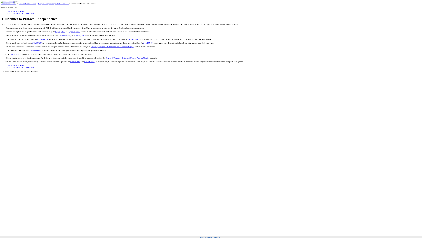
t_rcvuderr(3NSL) (16, 54)
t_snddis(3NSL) (79, 35)
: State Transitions (15, 11)
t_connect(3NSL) (65, 35)
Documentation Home (8, 4)
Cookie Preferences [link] (206, 237)
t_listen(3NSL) (42, 39)
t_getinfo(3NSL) (74, 32)
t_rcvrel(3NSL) (89, 62)
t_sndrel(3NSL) (75, 62)
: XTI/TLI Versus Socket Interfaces (20, 13)
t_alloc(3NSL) (134, 39)
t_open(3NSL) (60, 32)
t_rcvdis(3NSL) (35, 50)
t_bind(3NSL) (37, 43)
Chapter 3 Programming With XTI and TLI (53, 4)
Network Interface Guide (27, 4)
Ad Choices (216, 237)
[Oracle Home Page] (7, 2)
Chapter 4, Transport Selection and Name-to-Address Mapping (112, 47)
